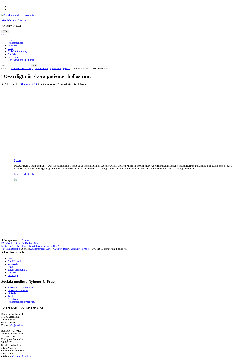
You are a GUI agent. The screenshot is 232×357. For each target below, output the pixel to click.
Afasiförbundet (15, 42)
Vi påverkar (13, 45)
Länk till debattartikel (24, 174)
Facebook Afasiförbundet (20, 287)
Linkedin (12, 293)
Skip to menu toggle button (21, 59)
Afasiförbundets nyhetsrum (21, 301)
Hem (10, 40)
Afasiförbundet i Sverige (13, 20)
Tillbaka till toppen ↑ (10, 248)
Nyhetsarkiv (55, 68)
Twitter (11, 296)
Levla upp (13, 57)
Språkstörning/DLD (17, 269)
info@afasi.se (16, 325)
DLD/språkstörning (17, 51)
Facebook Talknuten (18, 290)
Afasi (10, 48)
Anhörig (12, 54)
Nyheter (66, 68)
